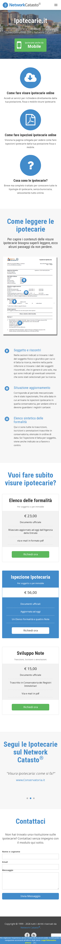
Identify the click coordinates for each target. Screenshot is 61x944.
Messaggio (7, 870)
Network (24, 5)
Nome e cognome (11, 851)
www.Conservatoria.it (30, 780)
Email (5, 862)
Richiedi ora (30, 554)
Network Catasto (30, 927)
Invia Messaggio (30, 896)
